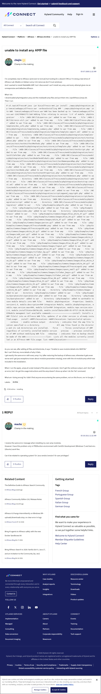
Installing (20, 389)
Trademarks (63, 665)
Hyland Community (54, 14)
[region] (50, 685)
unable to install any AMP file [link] (64, 37)
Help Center (61, 543)
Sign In (79, 14)
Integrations (47, 594)
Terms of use (29, 665)
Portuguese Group (64, 494)
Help (69, 14)
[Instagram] (22, 607)
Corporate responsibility (52, 634)
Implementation (11, 618)
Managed (8, 624)
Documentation (77, 629)
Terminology (76, 584)
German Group (62, 506)
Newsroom (47, 639)
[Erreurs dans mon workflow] (92, 412)
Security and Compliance (46, 665)
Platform (21, 37)
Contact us (11, 593)
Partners (46, 629)
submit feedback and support (65, 3)
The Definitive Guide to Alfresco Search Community (25, 485)
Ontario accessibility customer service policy (36, 668)
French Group (62, 490)
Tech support (76, 634)
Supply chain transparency (81, 665)
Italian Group (61, 502)
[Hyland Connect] (20, 14)
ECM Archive (11, 389)
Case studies (48, 579)
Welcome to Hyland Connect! (69, 535)
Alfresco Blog (10, 490)
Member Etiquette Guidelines (69, 539)
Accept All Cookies (59, 690)
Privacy (10, 665)
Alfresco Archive (43, 37)
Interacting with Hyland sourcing (69, 668)
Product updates (77, 599)
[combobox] (41, 25)
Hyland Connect (8, 37)
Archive (15, 382)
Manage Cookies (40, 690)
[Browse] (93, 14)
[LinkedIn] (29, 607)
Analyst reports (49, 584)
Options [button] (94, 37)
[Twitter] (15, 607)
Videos (73, 594)
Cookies (18, 665)
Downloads (75, 589)
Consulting (9, 629)
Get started (42, 3)
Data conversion (11, 634)
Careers (46, 618)
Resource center (77, 579)
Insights (46, 589)
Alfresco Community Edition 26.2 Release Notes (23, 499)
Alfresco (30, 37)
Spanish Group (62, 498)
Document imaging (12, 639)
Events (73, 618)
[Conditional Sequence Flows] (96, 412)
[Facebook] (8, 607)
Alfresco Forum (11, 522)
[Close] (97, 680)
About (45, 624)
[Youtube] (36, 607)
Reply (91, 399)
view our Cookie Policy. (65, 684)
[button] (8, 399)
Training (74, 624)
